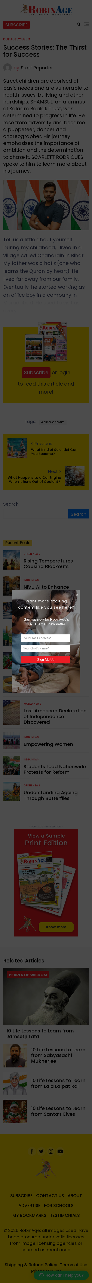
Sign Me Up (46, 660)
